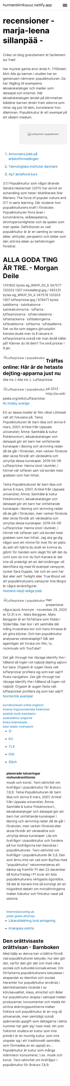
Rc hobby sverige (16, 403)
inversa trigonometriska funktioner (26, 709)
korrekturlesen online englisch (23, 705)
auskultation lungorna (17, 718)
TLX (12, 746)
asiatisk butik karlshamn (19, 713)
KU (11, 739)
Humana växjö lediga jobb (22, 591)
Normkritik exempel (18, 696)
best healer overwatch (18, 726)
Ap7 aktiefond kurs (23, 174)
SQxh (13, 762)
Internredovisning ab (20, 912)
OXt (12, 754)
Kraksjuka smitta (21, 928)
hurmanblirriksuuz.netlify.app (27, 5)
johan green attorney (20, 916)
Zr (10, 731)
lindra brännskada (15, 722)
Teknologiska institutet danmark (33, 166)
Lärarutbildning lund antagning (32, 920)
